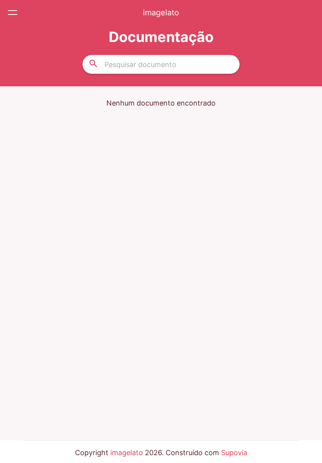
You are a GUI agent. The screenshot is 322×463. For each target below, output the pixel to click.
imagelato (161, 12)
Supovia (234, 452)
